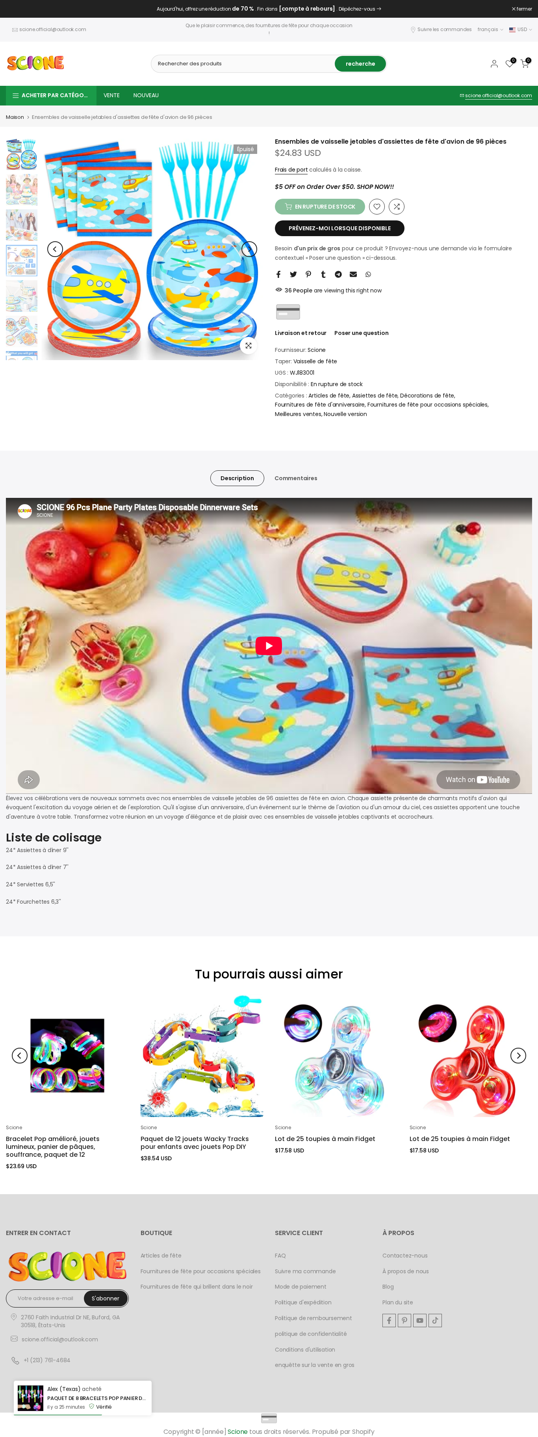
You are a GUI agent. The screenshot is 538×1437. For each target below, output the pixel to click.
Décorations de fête (427, 395)
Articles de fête (328, 395)
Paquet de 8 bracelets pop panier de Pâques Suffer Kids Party (97, 1398)
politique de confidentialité (311, 1334)
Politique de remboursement (313, 1318)
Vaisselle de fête (315, 361)
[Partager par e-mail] (353, 274)
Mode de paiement (301, 1287)
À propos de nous (405, 1271)
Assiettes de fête (375, 395)
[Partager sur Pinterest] (308, 274)
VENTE (112, 95)
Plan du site (397, 1302)
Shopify (363, 1431)
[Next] (249, 249)
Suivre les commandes (444, 29)
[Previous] (55, 249)
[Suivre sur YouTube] (420, 1320)
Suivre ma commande (305, 1271)
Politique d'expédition (303, 1302)
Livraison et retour (301, 333)
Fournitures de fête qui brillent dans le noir (197, 1287)
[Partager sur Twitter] (293, 274)
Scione (317, 350)
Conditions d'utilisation (305, 1350)
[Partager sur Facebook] (278, 274)
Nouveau (146, 95)
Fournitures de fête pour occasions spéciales (427, 405)
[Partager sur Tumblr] (323, 274)
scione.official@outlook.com (52, 29)
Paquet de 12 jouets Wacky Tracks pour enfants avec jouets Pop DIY (195, 1142)
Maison (15, 117)
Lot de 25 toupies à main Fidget (325, 1138)
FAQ (280, 1255)
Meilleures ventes (298, 414)
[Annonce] (269, 9)
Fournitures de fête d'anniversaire (320, 405)
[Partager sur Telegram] (338, 274)
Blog (387, 1287)
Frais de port (291, 170)
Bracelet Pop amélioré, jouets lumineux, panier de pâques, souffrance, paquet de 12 (53, 1146)
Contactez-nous (404, 1255)
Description (237, 478)
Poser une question (361, 333)
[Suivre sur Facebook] (389, 1320)
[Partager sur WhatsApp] (368, 274)
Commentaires (296, 478)
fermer (17, 9)
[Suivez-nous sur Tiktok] (435, 1320)
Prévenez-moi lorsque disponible (340, 228)
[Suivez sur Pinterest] (404, 1320)
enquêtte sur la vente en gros (314, 1365)
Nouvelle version (345, 414)
